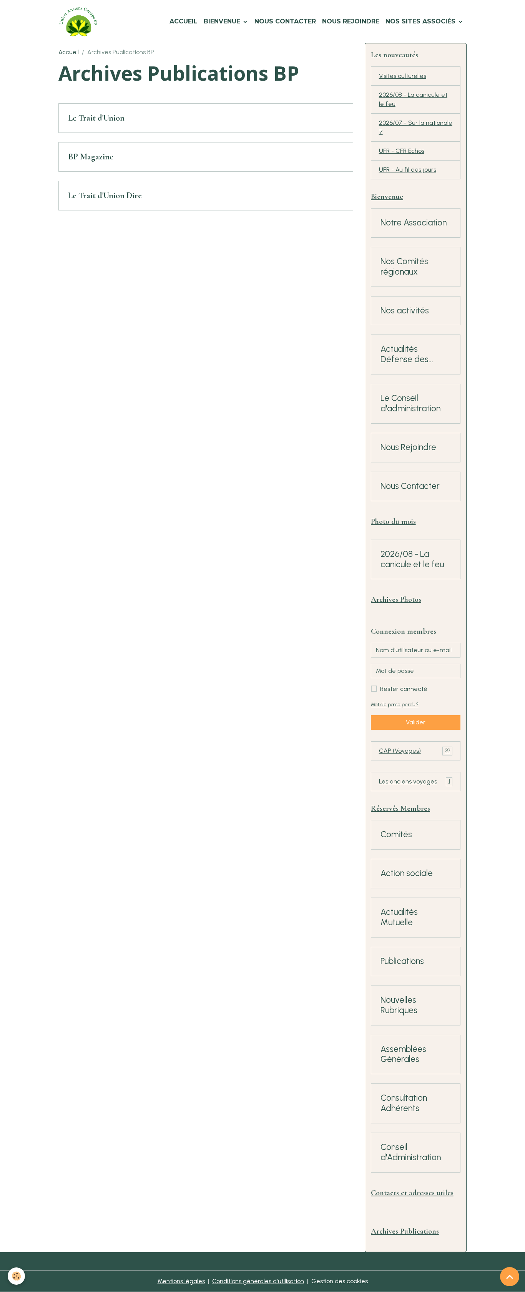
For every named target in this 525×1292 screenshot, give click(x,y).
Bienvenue (223, 21)
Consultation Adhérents (403, 1103)
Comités (396, 835)
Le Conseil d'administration (410, 403)
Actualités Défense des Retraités (404, 354)
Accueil (183, 21)
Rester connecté (403, 688)
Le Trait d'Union (96, 118)
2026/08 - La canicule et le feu (413, 99)
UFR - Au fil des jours (407, 169)
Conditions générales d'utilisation (258, 1281)
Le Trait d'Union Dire (105, 195)
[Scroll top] (509, 1276)
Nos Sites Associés (421, 21)
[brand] (79, 21)
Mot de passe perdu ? (395, 704)
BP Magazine (90, 157)
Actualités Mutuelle (399, 917)
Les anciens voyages (414, 781)
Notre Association (413, 223)
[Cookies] (16, 1276)
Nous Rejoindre (350, 21)
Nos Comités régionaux (404, 267)
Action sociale (406, 873)
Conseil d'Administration (410, 1152)
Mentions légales (181, 1281)
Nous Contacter (285, 21)
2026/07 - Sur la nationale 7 (415, 127)
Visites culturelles (402, 76)
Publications (402, 961)
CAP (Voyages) (414, 750)
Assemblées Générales (403, 1054)
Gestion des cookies (339, 1281)
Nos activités (404, 311)
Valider (415, 722)
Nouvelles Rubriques (398, 1005)
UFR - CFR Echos (401, 150)
